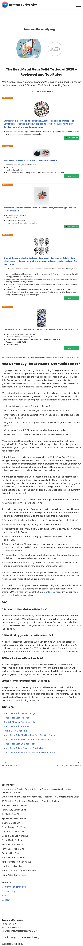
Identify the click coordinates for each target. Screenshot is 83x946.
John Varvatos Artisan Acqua (16, 861)
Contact (6, 900)
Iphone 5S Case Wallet (13, 831)
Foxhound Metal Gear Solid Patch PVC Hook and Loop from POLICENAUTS (41, 329)
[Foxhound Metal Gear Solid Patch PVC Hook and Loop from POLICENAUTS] (41, 318)
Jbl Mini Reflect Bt (10, 814)
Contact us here (52, 592)
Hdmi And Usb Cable (12, 866)
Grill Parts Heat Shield (12, 844)
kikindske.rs (19, 943)
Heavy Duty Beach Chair (14, 809)
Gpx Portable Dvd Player (14, 818)
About (5, 895)
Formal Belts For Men (12, 840)
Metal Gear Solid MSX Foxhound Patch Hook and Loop (31, 160)
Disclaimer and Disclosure (15, 886)
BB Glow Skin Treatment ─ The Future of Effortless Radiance (31, 801)
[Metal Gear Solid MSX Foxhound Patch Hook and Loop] (41, 153)
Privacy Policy (8, 891)
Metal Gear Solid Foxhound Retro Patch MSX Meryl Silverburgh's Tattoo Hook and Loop (40, 209)
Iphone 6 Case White (12, 822)
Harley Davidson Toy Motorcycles (19, 870)
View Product (73, 138)
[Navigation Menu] (78, 5)
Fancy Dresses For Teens (14, 827)
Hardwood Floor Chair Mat (15, 805)
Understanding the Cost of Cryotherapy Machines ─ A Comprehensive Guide (41, 796)
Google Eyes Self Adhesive (15, 835)
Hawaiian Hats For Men (13, 857)
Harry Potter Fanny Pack (14, 875)
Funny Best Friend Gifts (13, 848)
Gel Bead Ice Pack (11, 853)
